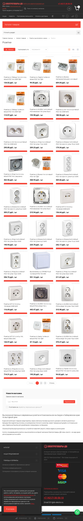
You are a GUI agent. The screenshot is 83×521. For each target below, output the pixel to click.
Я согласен (10, 509)
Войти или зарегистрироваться (33, 3)
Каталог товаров (12, 24)
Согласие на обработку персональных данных (16, 464)
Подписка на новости (51, 488)
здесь (32, 503)
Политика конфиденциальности (11, 468)
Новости (12, 16)
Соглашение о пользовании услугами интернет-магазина (19, 471)
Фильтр (10, 49)
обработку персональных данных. (29, 407)
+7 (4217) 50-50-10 (65, 4)
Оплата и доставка (41, 16)
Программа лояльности (25, 16)
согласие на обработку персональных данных (19, 495)
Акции (4, 16)
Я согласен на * (25, 407)
